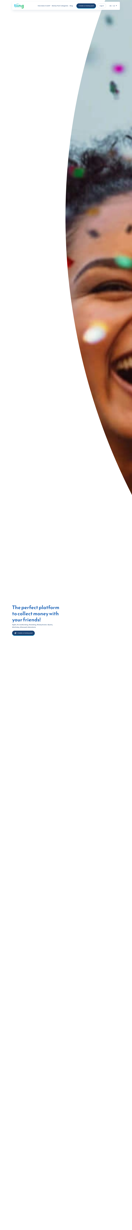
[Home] (19, 8)
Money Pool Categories (60, 6)
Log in (102, 6)
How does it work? (44, 6)
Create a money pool (86, 6)
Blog (71, 6)
